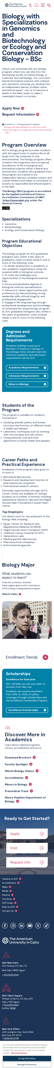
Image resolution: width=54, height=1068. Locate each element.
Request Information (18, 114)
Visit (13, 848)
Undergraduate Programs (28, 124)
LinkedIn (21, 925)
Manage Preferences (26, 1064)
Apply (15, 833)
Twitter (38, 925)
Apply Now (11, 108)
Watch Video (10, 594)
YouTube (30, 925)
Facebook (5, 925)
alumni (11, 516)
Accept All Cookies (26, 1058)
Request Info (20, 862)
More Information (19, 1053)
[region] (27, 1054)
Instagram (13, 925)
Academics (9, 124)
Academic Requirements (24, 367)
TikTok (46, 925)
